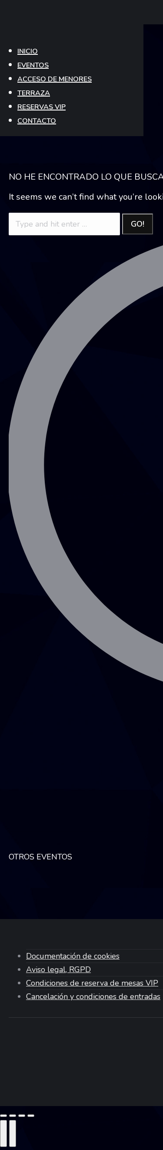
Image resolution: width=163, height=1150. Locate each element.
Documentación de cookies (73, 956)
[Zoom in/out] (30, 1115)
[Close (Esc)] (3, 1115)
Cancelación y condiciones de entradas (93, 996)
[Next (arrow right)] (12, 1133)
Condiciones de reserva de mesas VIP (92, 983)
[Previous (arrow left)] (3, 1133)
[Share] (12, 1115)
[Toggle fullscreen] (21, 1115)
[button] (71, 33)
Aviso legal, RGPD (58, 969)
